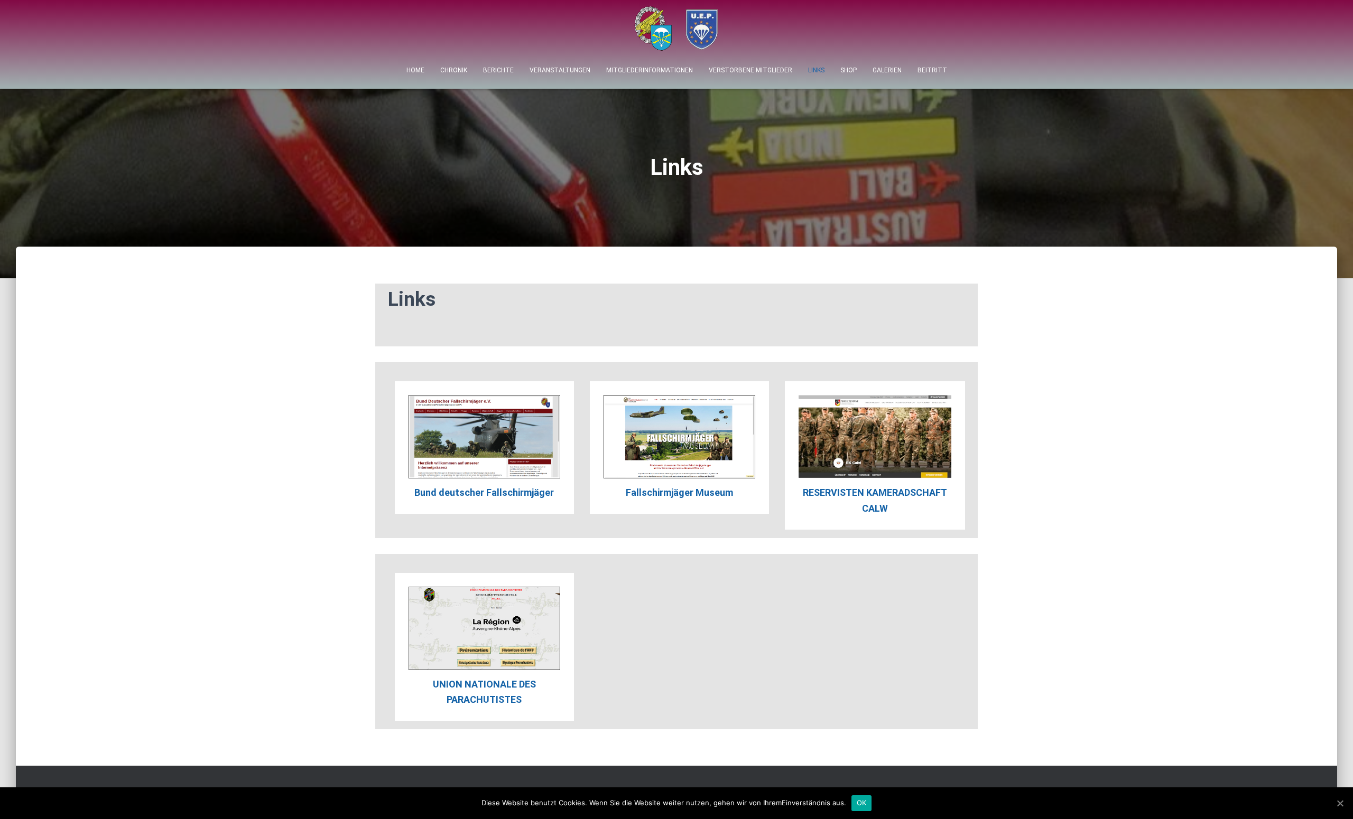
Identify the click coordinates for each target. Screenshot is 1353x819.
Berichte (498, 70)
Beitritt (932, 70)
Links (816, 70)
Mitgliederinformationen (649, 70)
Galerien (887, 70)
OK (862, 802)
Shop (848, 70)
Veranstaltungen (560, 70)
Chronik (453, 70)
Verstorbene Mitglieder (750, 70)
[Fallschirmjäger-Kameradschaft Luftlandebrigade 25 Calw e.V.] (676, 31)
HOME (415, 70)
